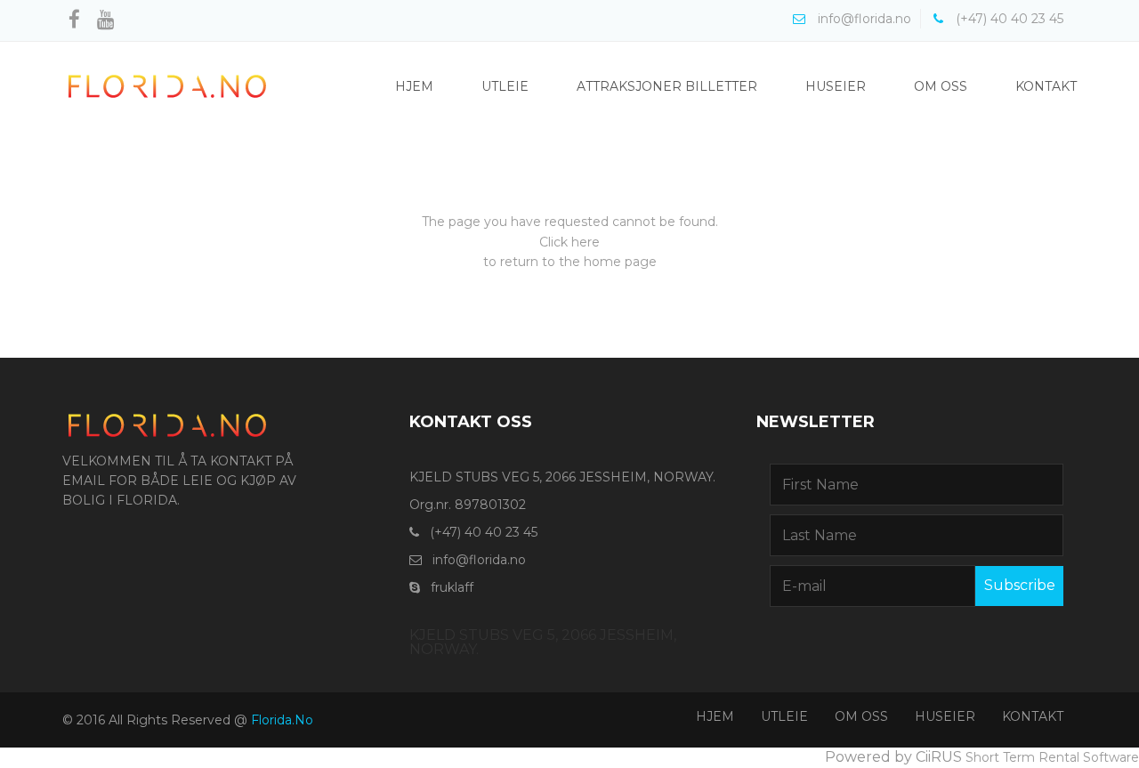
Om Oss (940, 86)
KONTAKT (1032, 716)
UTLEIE (784, 716)
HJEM (715, 716)
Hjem (414, 86)
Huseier (835, 86)
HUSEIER (945, 716)
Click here (569, 242)
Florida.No (282, 720)
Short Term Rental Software (1052, 757)
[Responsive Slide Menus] (167, 85)
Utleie (505, 86)
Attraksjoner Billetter (667, 86)
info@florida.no (479, 560)
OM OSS (861, 716)
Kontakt (1046, 86)
